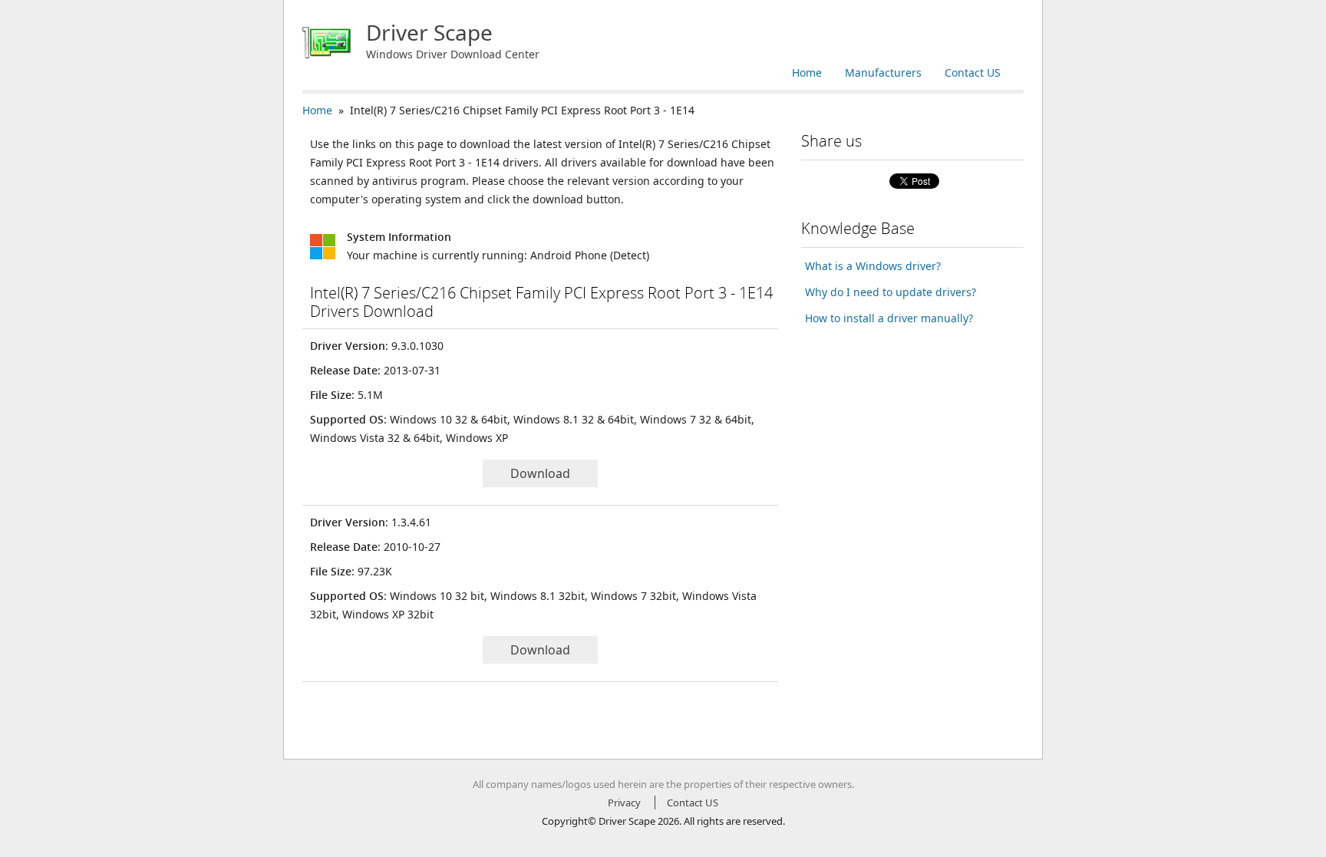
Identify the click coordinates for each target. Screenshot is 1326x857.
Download (540, 473)
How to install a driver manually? (889, 318)
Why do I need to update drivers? (890, 292)
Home (807, 72)
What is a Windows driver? (873, 266)
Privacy (624, 802)
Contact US (973, 72)
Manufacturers (883, 72)
